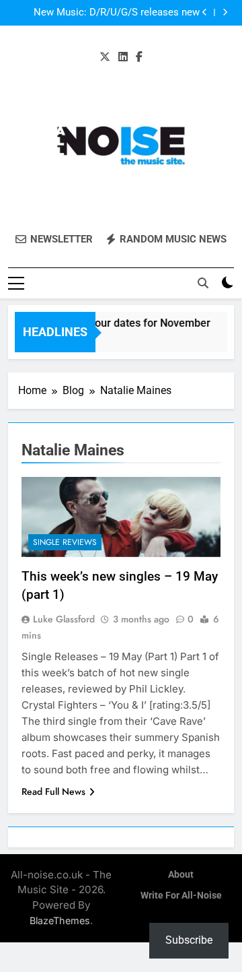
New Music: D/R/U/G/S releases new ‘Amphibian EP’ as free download (117, 12)
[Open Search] (203, 283)
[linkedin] (123, 57)
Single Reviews (65, 542)
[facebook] (139, 57)
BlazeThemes (60, 920)
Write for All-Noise (181, 895)
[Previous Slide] (205, 12)
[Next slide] (225, 12)
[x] (104, 57)
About (181, 874)
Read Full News (53, 791)
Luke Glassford (64, 619)
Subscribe (188, 940)
